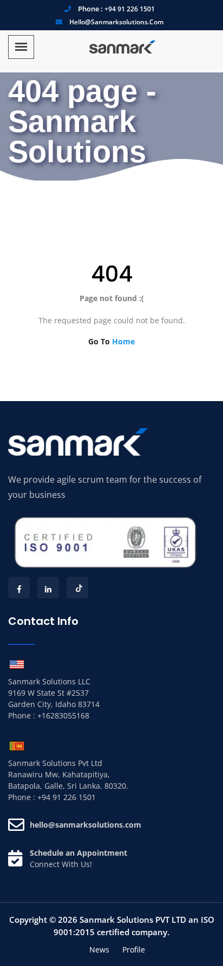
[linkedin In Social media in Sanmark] (48, 587)
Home (123, 341)
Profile (133, 949)
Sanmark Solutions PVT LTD (133, 919)
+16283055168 (63, 715)
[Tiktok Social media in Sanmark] (77, 587)
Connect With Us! (61, 864)
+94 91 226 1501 (129, 9)
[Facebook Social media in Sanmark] (19, 587)
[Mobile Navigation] (21, 47)
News (99, 949)
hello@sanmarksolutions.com (116, 21)
